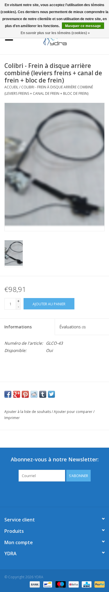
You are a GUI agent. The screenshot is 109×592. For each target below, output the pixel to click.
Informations (18, 327)
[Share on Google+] (16, 394)
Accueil (11, 87)
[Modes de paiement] (34, 584)
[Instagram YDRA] (75, 493)
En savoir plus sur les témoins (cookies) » (55, 33)
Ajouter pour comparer (73, 411)
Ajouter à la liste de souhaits (27, 411)
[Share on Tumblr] (42, 394)
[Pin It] (25, 394)
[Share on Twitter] (51, 394)
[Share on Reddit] (34, 394)
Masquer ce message (83, 26)
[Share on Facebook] (7, 394)
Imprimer (12, 417)
